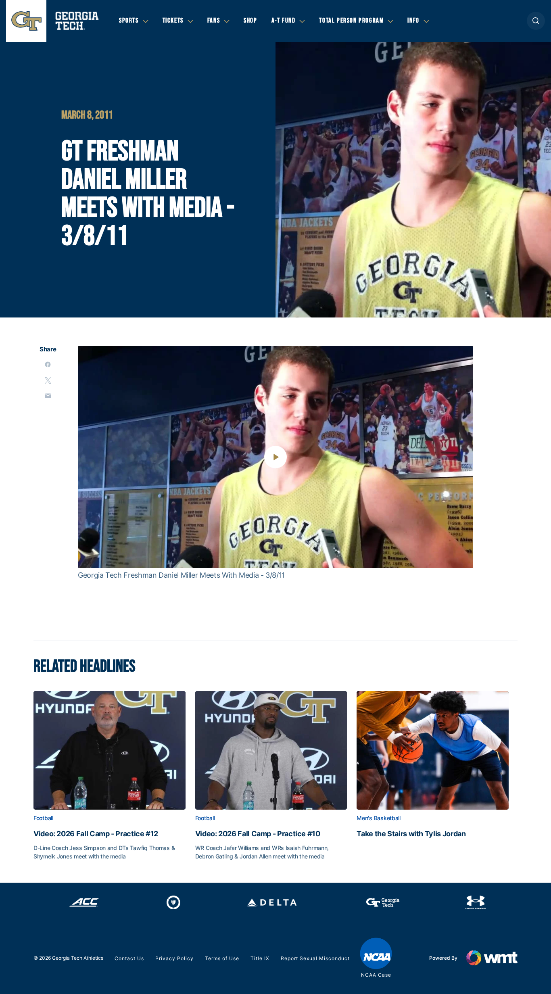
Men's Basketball (379, 818)
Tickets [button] (173, 21)
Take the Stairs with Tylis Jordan (411, 834)
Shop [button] (250, 21)
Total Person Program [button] (351, 21)
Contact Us (129, 958)
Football (43, 818)
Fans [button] (213, 21)
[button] (536, 21)
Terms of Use (222, 958)
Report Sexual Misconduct (315, 958)
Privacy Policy (174, 958)
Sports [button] (129, 21)
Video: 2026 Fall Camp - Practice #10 (257, 834)
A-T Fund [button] (283, 21)
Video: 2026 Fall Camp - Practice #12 (95, 834)
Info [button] (413, 21)
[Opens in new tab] (84, 902)
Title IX (259, 958)
